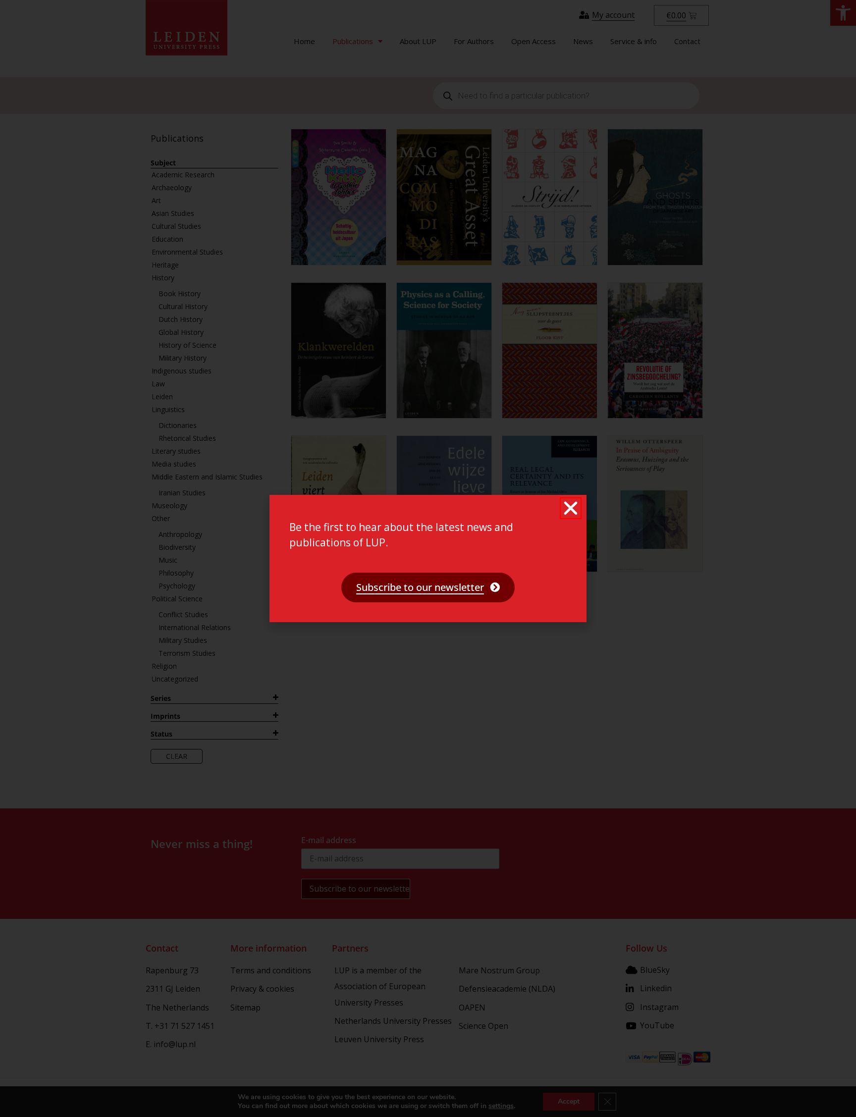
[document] (428, 558)
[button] (570, 508)
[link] (428, 587)
